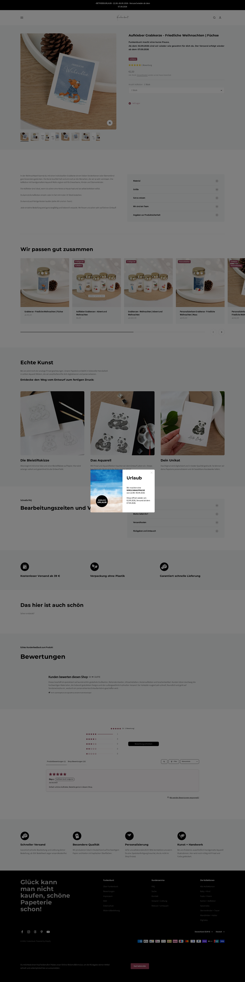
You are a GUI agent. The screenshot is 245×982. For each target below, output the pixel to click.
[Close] (152, 473)
